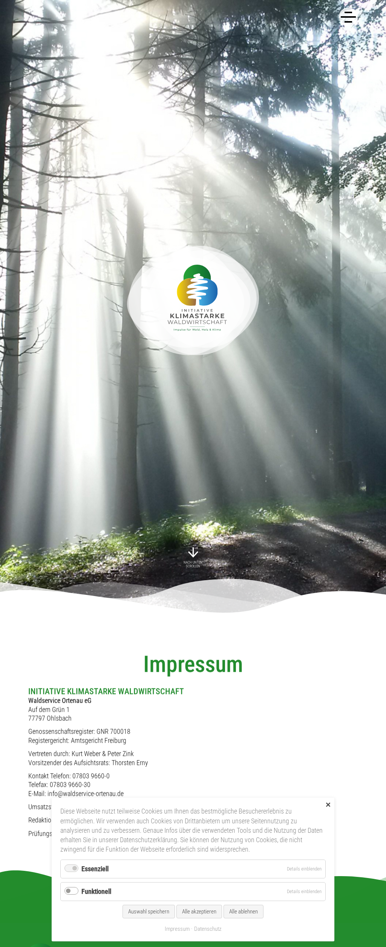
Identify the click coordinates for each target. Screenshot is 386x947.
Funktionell (96, 891)
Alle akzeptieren (199, 911)
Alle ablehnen (243, 911)
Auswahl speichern (148, 911)
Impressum (177, 929)
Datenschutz (207, 929)
